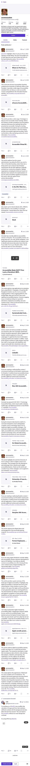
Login (15, 764)
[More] (28, 75)
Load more (15, 755)
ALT (23, 746)
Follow (13, 35)
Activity (5, 40)
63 (2, 23)
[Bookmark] (21, 75)
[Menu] (27, 35)
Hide (26, 722)
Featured (24, 40)
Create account (7, 764)
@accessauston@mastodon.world (9, 19)
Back (4, 2)
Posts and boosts (6, 45)
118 (10, 23)
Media (15, 40)
